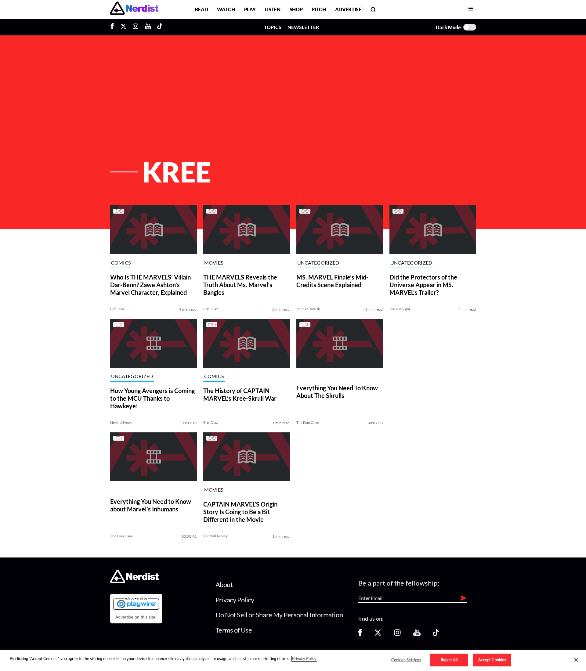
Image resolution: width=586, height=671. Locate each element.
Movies (213, 263)
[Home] (134, 581)
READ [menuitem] (201, 9)
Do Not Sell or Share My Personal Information (279, 615)
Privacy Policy (234, 600)
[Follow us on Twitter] (378, 634)
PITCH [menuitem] (319, 9)
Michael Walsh (308, 309)
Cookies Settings (406, 659)
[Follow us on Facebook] (360, 634)
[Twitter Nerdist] (123, 27)
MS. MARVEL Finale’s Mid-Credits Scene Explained (332, 280)
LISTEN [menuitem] (272, 9)
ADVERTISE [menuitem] (348, 9)
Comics (121, 263)
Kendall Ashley (215, 536)
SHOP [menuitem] (296, 9)
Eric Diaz (117, 309)
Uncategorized (318, 263)
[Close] (576, 660)
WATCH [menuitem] (226, 9)
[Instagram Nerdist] (135, 27)
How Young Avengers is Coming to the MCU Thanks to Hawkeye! (152, 398)
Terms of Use (233, 630)
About (224, 584)
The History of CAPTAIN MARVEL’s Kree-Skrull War (240, 394)
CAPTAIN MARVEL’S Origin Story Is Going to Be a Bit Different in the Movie (240, 511)
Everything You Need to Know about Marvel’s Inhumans (150, 505)
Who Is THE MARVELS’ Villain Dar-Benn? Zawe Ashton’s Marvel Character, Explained (150, 284)
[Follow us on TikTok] (436, 634)
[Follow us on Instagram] (397, 634)
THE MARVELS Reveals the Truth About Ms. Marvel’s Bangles (240, 284)
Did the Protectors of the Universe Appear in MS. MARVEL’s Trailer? (423, 284)
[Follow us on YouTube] (417, 634)
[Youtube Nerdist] (148, 27)
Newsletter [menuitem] (303, 27)
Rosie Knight (400, 309)
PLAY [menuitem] (250, 9)
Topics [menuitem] (272, 27)
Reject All (449, 659)
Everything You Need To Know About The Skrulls (337, 391)
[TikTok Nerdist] (159, 27)
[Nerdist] (134, 9)
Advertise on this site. (136, 617)
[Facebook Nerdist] (114, 27)
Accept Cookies (492, 659)
